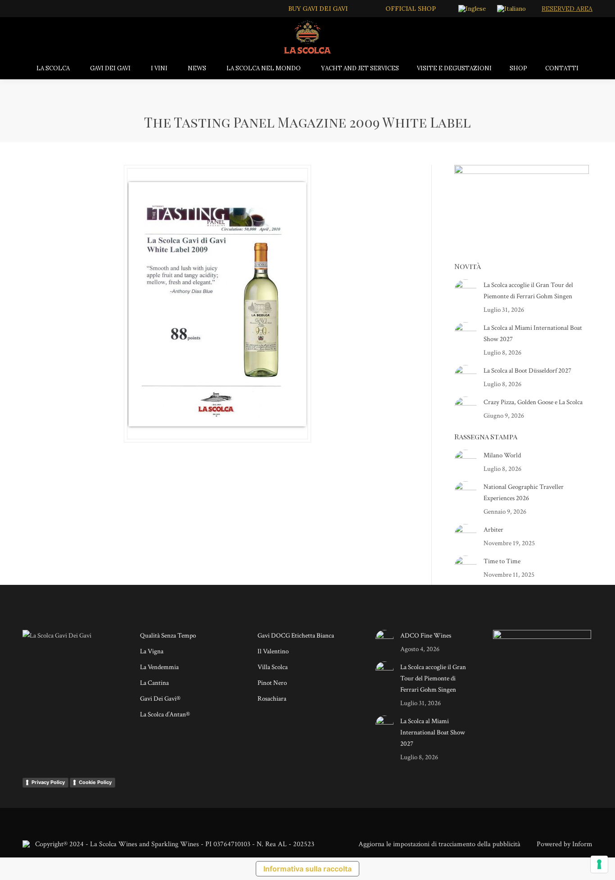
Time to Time (502, 561)
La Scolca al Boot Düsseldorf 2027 (527, 370)
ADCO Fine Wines (425, 635)
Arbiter (493, 529)
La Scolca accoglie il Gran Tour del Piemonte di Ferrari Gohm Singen (528, 291)
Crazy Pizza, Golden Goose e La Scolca (533, 402)
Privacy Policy (48, 782)
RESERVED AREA (567, 9)
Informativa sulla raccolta (307, 868)
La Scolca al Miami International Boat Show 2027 (533, 333)
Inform (582, 844)
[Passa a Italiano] (513, 8)
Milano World (502, 455)
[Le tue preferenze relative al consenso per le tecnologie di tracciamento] (599, 864)
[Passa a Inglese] (473, 8)
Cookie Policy (95, 782)
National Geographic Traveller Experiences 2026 (524, 492)
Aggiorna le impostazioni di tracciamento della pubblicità (439, 844)
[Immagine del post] (465, 290)
